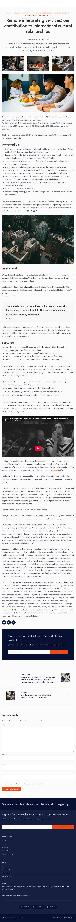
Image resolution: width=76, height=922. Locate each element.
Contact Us (5, 851)
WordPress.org (7, 876)
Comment (5, 725)
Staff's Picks (24, 13)
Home (8, 13)
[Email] (13, 623)
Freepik (14, 896)
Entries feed (6, 869)
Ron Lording (36, 39)
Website (4, 774)
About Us (5, 847)
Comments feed (7, 873)
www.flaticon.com (26, 896)
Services (70, 918)
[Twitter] (9, 623)
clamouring (56, 470)
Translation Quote (7, 854)
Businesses (56, 117)
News (4, 844)
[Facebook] (4, 623)
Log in (4, 866)
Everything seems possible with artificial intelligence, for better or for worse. (36, 695)
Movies (16, 13)
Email (4, 764)
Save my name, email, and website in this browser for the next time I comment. (26, 784)
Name (4, 754)
